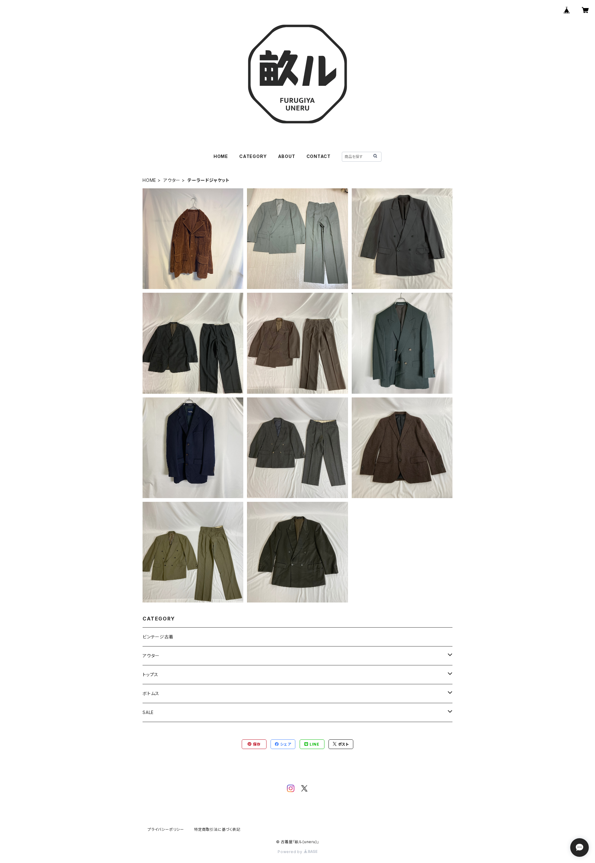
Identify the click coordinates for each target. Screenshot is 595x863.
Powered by (291, 851)
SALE (148, 712)
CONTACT (318, 156)
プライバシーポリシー (166, 829)
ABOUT (286, 156)
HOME (221, 156)
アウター (171, 180)
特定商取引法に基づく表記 (217, 829)
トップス (150, 674)
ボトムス (151, 693)
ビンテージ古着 (158, 636)
